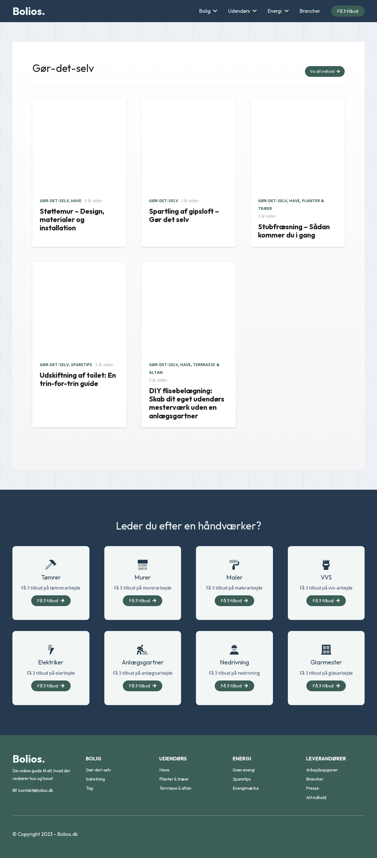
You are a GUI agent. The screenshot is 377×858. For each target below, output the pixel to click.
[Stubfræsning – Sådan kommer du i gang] (298, 101)
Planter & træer (174, 779)
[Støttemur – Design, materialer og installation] (79, 101)
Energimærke (246, 788)
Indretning (95, 779)
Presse (312, 788)
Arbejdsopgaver (322, 770)
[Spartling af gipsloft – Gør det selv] (188, 101)
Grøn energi (244, 770)
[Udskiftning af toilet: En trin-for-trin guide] (79, 265)
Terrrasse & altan (175, 788)
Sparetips (81, 364)
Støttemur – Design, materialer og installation (72, 219)
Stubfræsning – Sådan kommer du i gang (294, 230)
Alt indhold (316, 797)
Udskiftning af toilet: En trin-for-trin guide (78, 379)
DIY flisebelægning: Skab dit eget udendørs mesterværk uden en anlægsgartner (186, 403)
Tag (89, 788)
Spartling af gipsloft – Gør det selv (184, 215)
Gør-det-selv (54, 200)
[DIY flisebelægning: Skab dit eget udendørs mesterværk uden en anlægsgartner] (188, 265)
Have (76, 200)
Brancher (314, 779)
